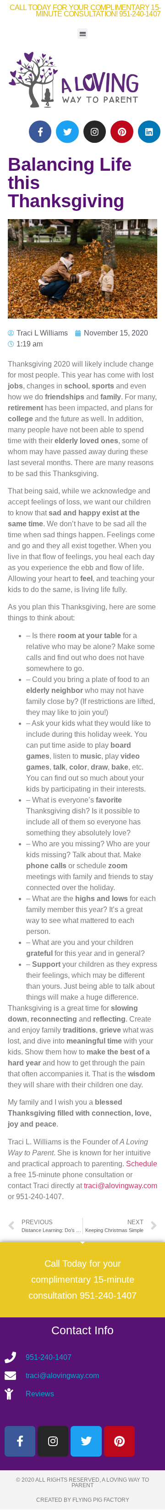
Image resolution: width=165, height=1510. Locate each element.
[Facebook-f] (40, 132)
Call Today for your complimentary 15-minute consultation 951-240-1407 (82, 1279)
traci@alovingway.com (120, 1186)
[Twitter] (67, 132)
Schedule (141, 1164)
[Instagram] (94, 132)
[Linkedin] (149, 132)
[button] (82, 33)
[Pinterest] (121, 132)
